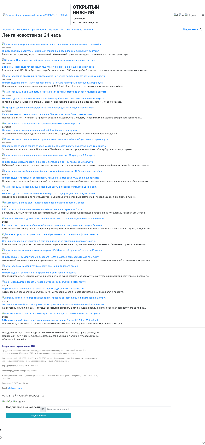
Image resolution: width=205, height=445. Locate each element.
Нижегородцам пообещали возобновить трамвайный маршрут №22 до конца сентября (51, 177)
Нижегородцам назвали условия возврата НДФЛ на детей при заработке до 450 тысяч (50, 256)
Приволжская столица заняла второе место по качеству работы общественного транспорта (54, 146)
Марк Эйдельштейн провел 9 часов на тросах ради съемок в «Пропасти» (43, 288)
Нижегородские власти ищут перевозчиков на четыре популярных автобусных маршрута (52, 82)
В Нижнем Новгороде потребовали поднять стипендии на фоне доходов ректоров (48, 66)
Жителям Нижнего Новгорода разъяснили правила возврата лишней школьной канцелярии (53, 304)
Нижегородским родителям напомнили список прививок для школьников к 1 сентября (50, 50)
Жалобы (53, 29)
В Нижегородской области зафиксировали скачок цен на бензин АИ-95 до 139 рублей (50, 320)
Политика (65, 29)
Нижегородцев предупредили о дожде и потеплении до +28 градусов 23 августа (47, 161)
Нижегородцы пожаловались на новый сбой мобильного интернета (40, 130)
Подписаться (190, 29)
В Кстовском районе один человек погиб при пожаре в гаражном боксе (42, 209)
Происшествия (39, 29)
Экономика (22, 29)
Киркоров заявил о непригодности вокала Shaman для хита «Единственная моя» (47, 114)
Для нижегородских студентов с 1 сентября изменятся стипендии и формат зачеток (49, 241)
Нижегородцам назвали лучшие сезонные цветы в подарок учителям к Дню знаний (48, 193)
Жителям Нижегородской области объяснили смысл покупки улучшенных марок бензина (52, 225)
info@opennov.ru (15, 388)
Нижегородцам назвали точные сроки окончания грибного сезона (39, 272)
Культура (77, 29)
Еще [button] (86, 29)
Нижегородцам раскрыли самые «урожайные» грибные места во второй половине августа (53, 98)
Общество (9, 29)
